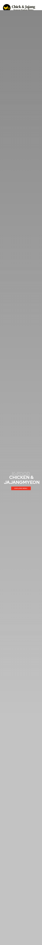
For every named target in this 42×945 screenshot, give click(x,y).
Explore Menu (21, 488)
